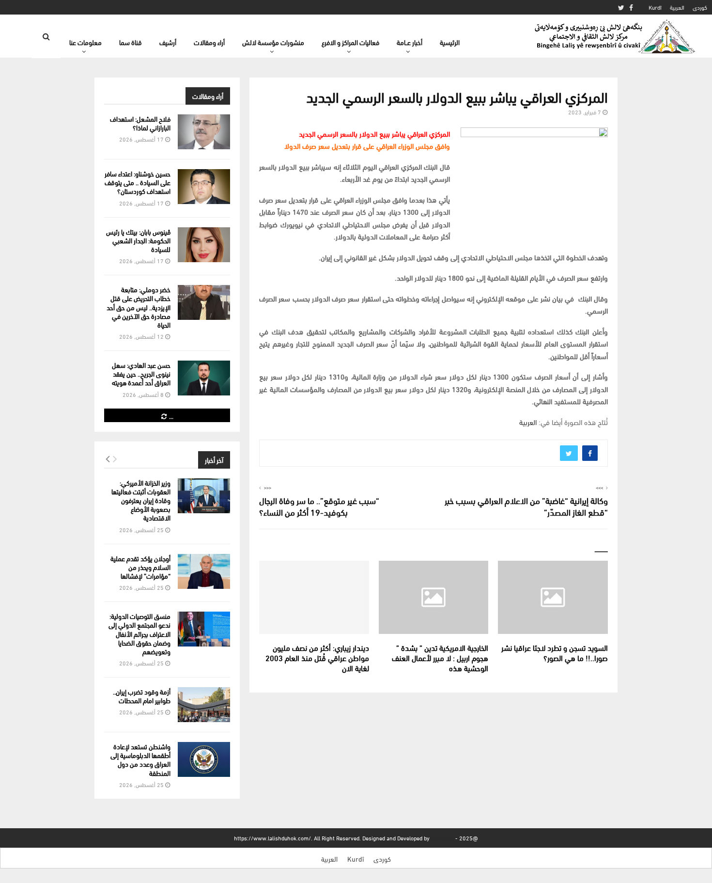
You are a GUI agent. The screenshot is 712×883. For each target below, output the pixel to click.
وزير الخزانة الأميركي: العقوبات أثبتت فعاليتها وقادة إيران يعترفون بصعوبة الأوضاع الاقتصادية (140, 500)
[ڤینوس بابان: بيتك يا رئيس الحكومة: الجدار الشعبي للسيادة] (204, 244)
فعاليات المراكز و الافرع (350, 42)
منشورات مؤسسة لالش (273, 42)
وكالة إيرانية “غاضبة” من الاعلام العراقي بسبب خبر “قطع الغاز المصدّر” (526, 505)
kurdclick (442, 838)
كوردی (700, 7)
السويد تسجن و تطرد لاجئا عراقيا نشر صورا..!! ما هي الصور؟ (554, 652)
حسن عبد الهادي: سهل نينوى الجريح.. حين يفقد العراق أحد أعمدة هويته (141, 373)
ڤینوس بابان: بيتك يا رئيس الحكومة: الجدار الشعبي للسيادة (138, 240)
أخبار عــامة (409, 42)
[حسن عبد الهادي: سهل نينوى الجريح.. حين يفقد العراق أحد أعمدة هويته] (204, 378)
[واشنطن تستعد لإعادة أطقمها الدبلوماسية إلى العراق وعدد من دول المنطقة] (204, 759)
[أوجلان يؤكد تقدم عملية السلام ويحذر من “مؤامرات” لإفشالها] (204, 571)
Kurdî (655, 7)
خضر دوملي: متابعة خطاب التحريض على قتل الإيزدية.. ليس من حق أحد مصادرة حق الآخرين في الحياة (138, 307)
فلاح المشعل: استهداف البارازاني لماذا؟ (140, 122)
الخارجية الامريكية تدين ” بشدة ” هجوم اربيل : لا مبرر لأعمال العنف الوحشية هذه (440, 657)
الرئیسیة (450, 42)
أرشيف (167, 42)
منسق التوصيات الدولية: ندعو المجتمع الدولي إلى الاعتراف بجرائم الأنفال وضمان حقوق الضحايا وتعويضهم (139, 633)
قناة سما (130, 42)
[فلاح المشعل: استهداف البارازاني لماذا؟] (204, 131)
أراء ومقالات (209, 42)
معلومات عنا (85, 42)
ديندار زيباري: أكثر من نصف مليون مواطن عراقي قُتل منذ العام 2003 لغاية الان (317, 657)
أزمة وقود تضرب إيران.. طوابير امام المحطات (141, 695)
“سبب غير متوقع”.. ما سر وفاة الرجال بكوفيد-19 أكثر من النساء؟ (319, 505)
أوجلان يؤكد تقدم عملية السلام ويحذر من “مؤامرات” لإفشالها (140, 567)
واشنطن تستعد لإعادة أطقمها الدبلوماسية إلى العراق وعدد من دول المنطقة (140, 759)
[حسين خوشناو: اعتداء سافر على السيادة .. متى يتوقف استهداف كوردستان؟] (204, 186)
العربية (677, 7)
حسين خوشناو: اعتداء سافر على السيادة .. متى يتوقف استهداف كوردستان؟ (137, 182)
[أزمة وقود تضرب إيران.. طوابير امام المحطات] (204, 704)
